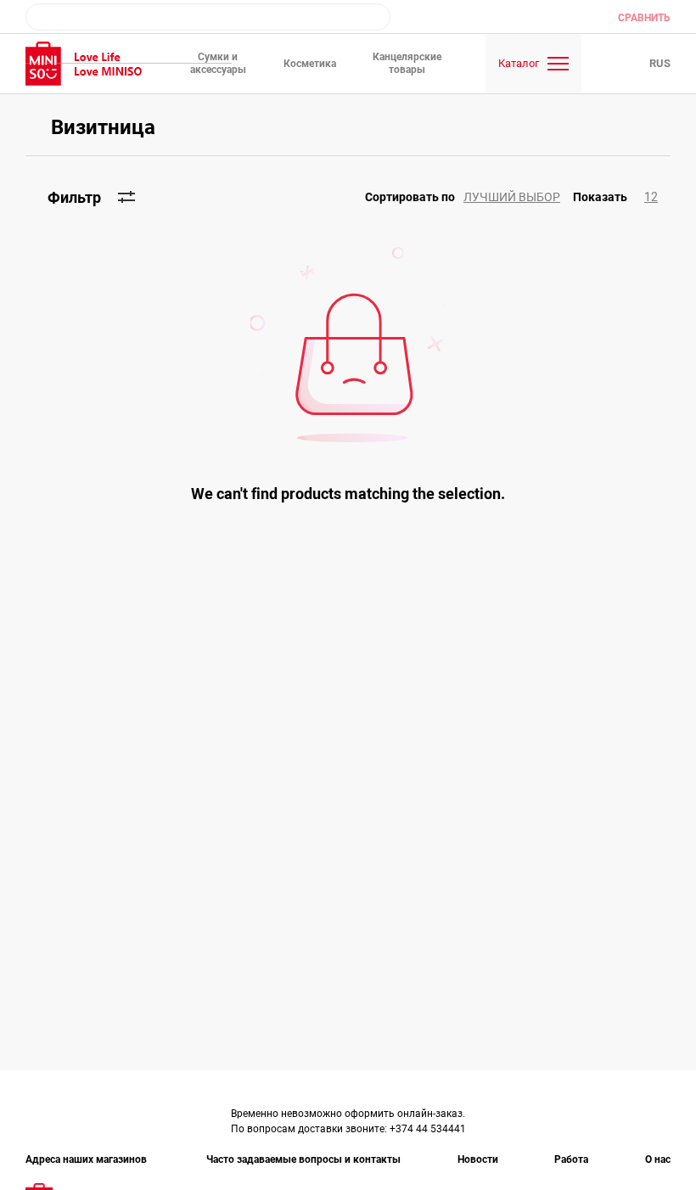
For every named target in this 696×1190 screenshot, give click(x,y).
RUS (660, 63)
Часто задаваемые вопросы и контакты (303, 1159)
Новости (477, 1159)
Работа (571, 1159)
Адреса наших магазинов (87, 1159)
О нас (658, 1159)
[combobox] (207, 17)
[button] (469, 197)
